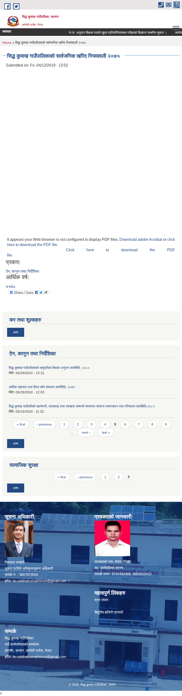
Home (6, 42)
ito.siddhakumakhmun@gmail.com (40, 581)
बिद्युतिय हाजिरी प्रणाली (109, 612)
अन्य (15, 332)
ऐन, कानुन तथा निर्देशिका (22, 271)
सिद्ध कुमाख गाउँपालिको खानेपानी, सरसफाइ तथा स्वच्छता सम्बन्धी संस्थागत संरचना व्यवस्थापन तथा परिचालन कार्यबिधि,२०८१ (82, 406)
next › (86, 432)
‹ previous (44, 424)
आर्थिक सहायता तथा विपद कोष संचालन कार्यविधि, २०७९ (42, 387)
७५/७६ (10, 287)
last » (106, 432)
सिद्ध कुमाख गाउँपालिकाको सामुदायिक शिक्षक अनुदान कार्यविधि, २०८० (49, 368)
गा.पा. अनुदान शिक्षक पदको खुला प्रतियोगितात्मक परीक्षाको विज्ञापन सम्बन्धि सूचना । (109, 32)
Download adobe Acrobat (141, 239)
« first (21, 424)
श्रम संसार (102, 600)
